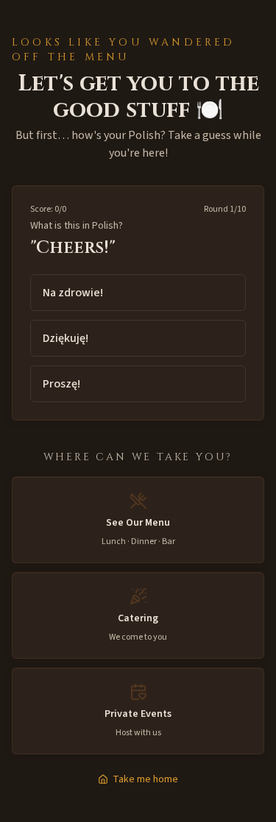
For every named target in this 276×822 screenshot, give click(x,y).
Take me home (145, 779)
